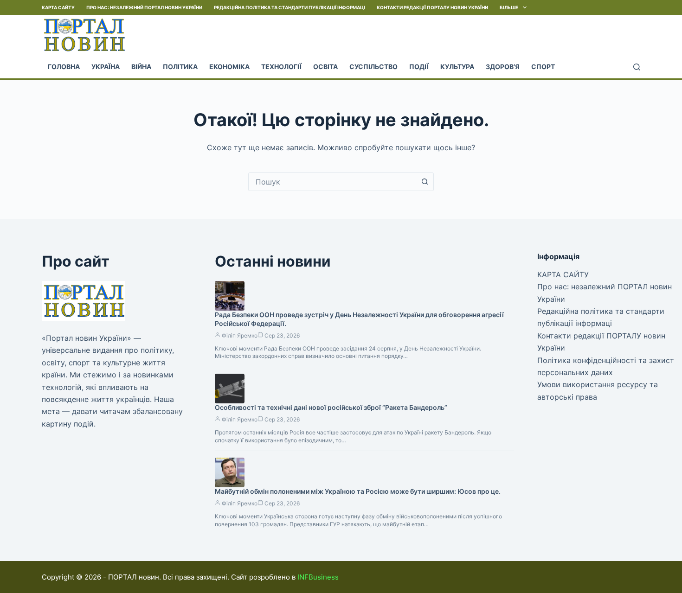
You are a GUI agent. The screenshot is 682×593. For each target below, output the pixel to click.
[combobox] (332, 181)
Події (419, 66)
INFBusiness (318, 577)
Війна (141, 66)
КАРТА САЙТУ (58, 7)
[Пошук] (636, 67)
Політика (180, 66)
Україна (105, 66)
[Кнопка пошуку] (424, 182)
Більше (509, 7)
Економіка (229, 66)
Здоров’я (503, 66)
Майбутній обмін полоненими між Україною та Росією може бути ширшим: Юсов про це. (358, 491)
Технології (281, 66)
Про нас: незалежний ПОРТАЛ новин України (144, 7)
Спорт (543, 66)
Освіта (325, 66)
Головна (64, 66)
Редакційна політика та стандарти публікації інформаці (289, 7)
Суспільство (373, 66)
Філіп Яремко (239, 335)
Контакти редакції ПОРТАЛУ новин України (432, 7)
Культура (457, 66)
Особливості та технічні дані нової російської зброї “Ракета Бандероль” (331, 407)
